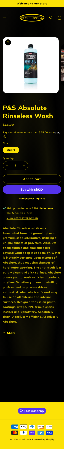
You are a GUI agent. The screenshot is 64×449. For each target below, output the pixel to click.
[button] (5, 18)
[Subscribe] (53, 397)
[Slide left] (24, 100)
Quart (11, 150)
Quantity (8, 158)
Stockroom (25, 439)
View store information (22, 218)
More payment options (32, 198)
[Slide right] (40, 100)
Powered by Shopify (43, 439)
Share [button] (11, 333)
